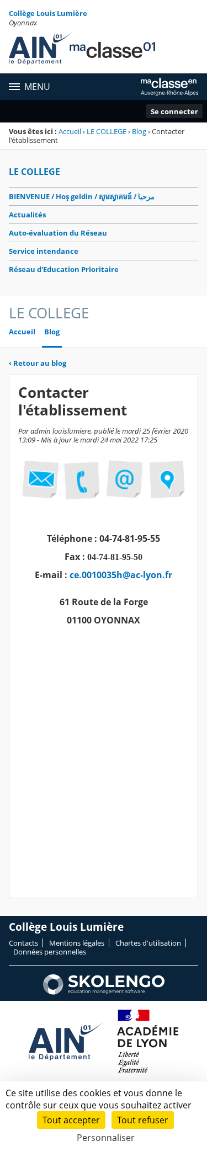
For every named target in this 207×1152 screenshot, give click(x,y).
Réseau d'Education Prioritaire (64, 269)
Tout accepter (71, 1120)
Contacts (23, 942)
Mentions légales (76, 942)
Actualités (27, 215)
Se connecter (174, 111)
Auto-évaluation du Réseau (58, 233)
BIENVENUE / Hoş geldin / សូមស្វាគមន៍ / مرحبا (82, 196)
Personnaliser (106, 1138)
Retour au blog (37, 363)
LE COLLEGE (106, 131)
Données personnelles (49, 951)
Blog (139, 131)
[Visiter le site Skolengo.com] (103, 992)
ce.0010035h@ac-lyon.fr (121, 575)
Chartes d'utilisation (148, 942)
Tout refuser (142, 1120)
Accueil (70, 131)
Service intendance (43, 251)
